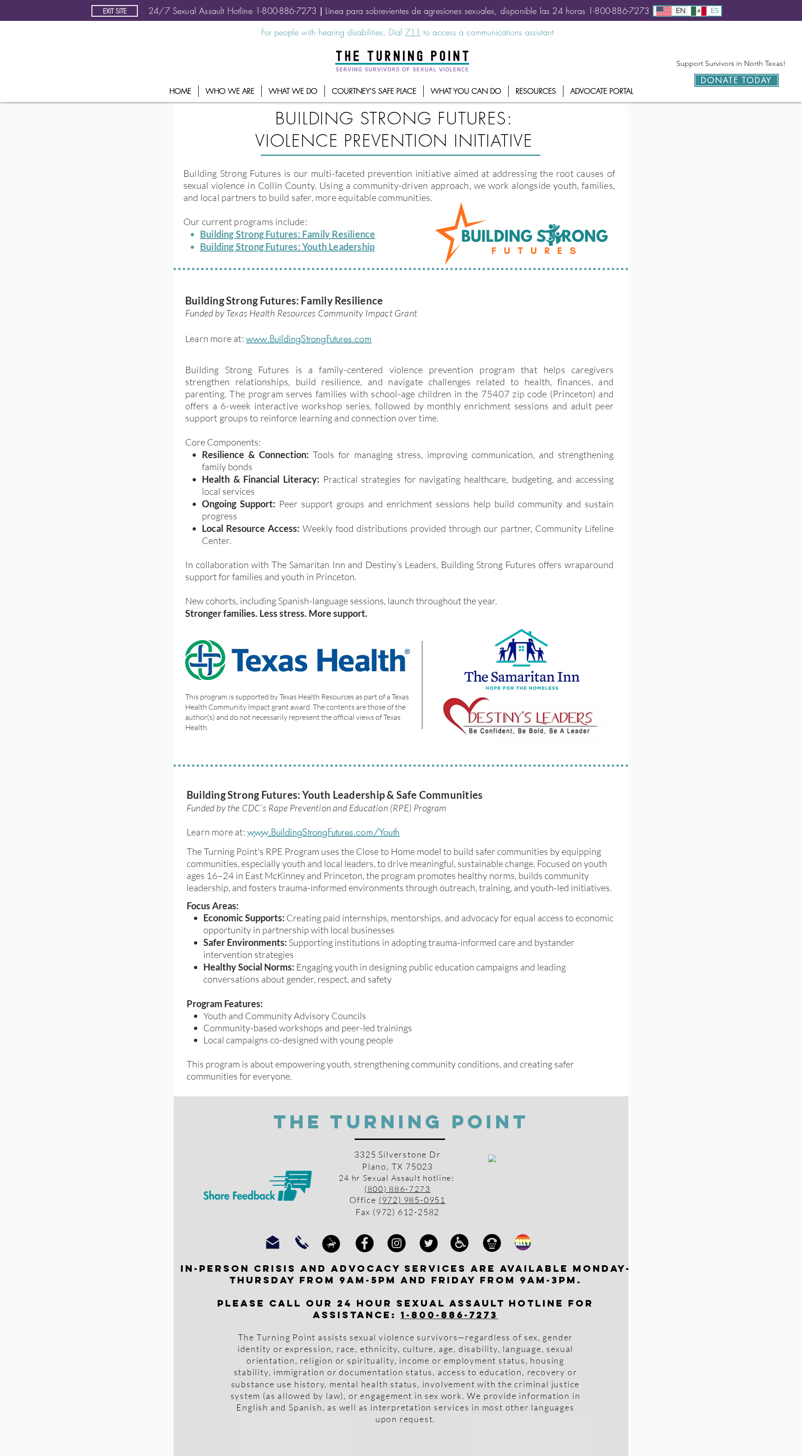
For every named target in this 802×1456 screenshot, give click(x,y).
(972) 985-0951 (412, 1200)
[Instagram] (397, 1243)
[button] (230, 91)
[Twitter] (429, 1243)
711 (412, 32)
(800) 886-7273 (397, 1189)
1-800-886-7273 (449, 1314)
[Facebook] (365, 1243)
